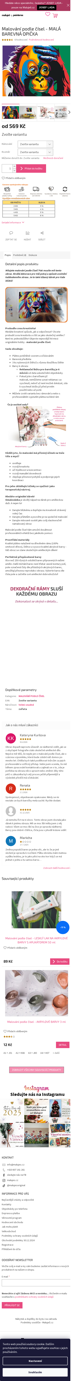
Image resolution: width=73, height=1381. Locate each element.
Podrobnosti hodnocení (41, 40)
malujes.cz (12, 1180)
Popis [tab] (8, 255)
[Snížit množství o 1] (14, 170)
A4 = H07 (44, 1053)
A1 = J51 (8, 1053)
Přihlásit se (12, 1305)
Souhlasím (35, 1372)
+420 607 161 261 (16, 1170)
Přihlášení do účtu (11, 1249)
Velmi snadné (26, 705)
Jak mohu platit (10, 1227)
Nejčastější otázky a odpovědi (18, 1200)
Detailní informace (11, 222)
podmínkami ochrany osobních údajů (34, 1297)
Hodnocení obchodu (12, 1222)
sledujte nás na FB (16, 1175)
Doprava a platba (11, 1213)
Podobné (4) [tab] (19, 255)
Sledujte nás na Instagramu (37, 1094)
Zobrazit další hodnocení (56, 868)
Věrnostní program (12, 1218)
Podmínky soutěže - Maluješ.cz (37, 1322)
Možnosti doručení (53, 158)
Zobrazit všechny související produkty (36, 1069)
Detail (63, 1044)
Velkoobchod (9, 1231)
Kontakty (6, 1204)
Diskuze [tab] (33, 255)
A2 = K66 (20, 1053)
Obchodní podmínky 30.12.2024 (18, 1240)
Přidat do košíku (33, 168)
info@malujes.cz (15, 1164)
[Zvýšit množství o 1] (14, 166)
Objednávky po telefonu (14, 1209)
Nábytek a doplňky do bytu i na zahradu (36, 1319)
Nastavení (35, 1361)
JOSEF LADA (47, 7)
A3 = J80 (32, 1053)
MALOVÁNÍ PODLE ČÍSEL (31, 696)
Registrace (7, 1245)
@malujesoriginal (16, 1185)
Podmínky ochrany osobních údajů (20, 1236)
